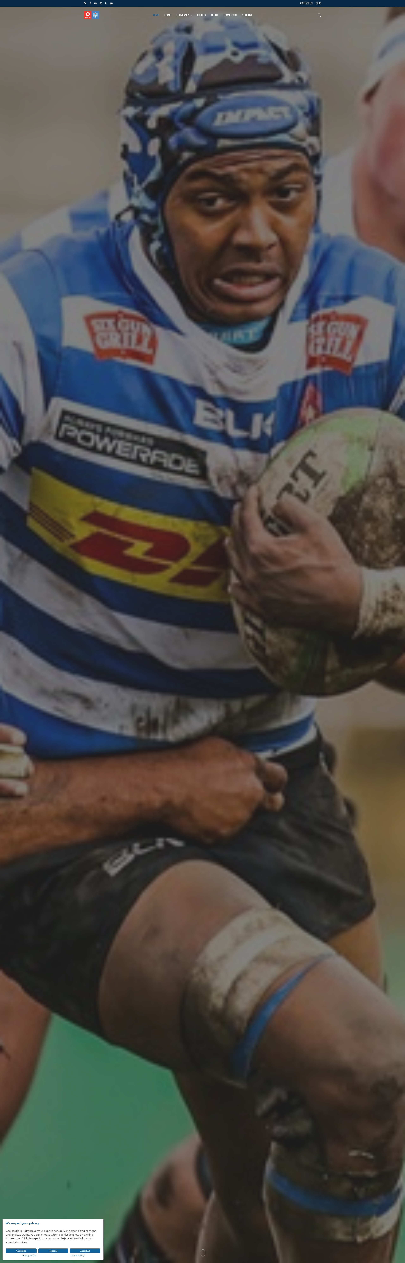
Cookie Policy (77, 1255)
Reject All (53, 1251)
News (202, 701)
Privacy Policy (29, 1255)
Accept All (85, 1251)
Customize (21, 1251)
